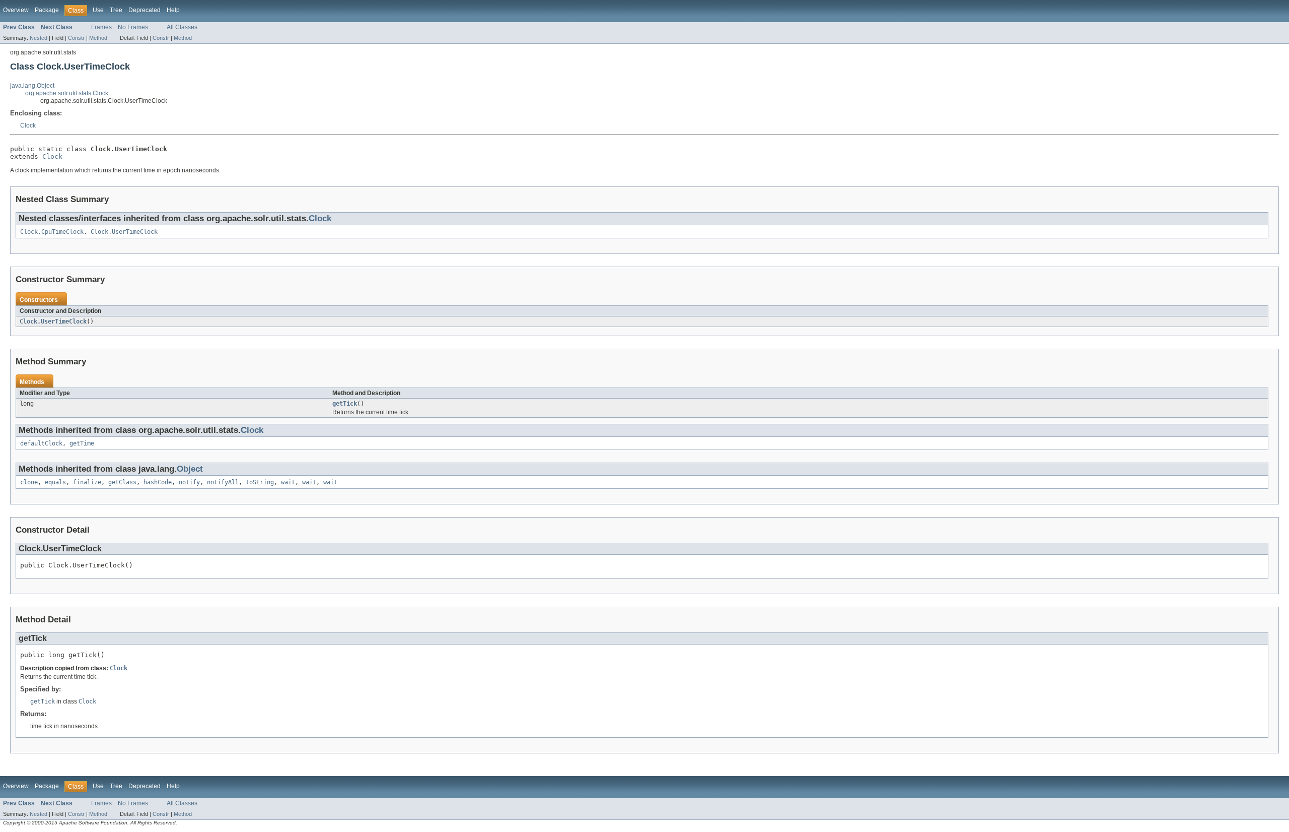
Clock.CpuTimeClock (52, 231)
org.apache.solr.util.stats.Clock (66, 93)
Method (98, 38)
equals (55, 482)
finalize (87, 482)
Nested (38, 38)
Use (98, 10)
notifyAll (223, 482)
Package (47, 10)
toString (260, 482)
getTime (81, 443)
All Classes (182, 27)
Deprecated (144, 10)
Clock (28, 125)
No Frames (133, 27)
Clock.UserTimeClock (124, 231)
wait (288, 482)
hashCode (158, 482)
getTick (344, 403)
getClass (122, 482)
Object (190, 469)
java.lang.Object (32, 85)
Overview (16, 10)
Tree (116, 10)
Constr (76, 38)
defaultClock (41, 443)
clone (29, 482)
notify (189, 482)
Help (173, 10)
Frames (101, 27)
